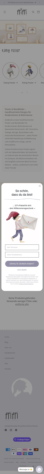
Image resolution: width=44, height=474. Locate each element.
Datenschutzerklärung (26, 284)
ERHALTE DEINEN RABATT (22, 264)
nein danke (22, 270)
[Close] (40, 186)
